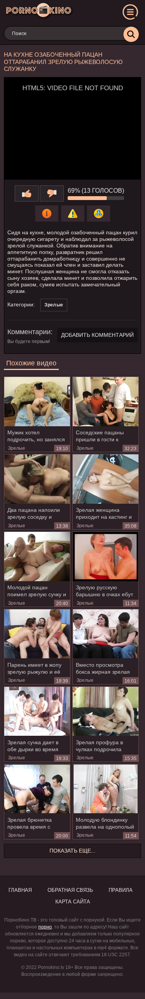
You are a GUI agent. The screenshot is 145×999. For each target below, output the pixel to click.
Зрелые (53, 305)
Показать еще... (72, 851)
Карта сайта (72, 902)
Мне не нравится (52, 193)
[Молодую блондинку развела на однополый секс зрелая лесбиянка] (105, 789)
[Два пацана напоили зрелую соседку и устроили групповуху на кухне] (37, 479)
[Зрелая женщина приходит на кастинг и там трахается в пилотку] (105, 479)
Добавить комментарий (97, 335)
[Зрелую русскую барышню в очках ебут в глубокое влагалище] (105, 556)
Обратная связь (70, 890)
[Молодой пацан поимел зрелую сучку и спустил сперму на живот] (37, 556)
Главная (20, 890)
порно (45, 927)
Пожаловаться (72, 213)
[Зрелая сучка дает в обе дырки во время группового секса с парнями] (37, 711)
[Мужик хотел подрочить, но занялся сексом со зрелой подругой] (37, 401)
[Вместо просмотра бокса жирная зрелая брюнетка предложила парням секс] (105, 634)
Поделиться (98, 213)
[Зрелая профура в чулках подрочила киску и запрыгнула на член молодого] (105, 711)
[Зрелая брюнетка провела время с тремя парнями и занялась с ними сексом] (37, 789)
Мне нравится (27, 193)
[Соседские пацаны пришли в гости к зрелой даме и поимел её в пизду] (105, 401)
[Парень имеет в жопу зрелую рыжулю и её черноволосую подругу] (37, 634)
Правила (121, 890)
